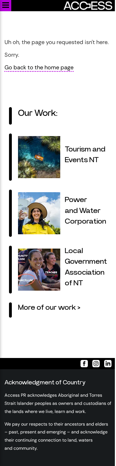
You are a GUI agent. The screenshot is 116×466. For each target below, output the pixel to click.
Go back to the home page (39, 67)
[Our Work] (10, 116)
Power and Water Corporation (85, 210)
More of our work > (49, 307)
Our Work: (37, 113)
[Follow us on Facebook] (82, 363)
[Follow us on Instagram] (94, 363)
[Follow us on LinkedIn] (105, 363)
